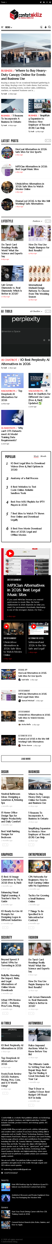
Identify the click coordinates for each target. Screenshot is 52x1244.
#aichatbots (8, 390)
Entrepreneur (37, 854)
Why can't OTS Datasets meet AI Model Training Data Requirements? (12, 434)
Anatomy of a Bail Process (24, 478)
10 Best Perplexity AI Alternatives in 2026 (25, 362)
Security (6, 937)
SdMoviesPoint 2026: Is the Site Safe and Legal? (37, 645)
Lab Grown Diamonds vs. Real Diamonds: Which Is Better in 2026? (11, 289)
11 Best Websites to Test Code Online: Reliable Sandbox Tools (23, 490)
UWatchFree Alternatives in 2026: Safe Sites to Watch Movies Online (29, 186)
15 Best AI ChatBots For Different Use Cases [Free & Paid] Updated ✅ (40, 397)
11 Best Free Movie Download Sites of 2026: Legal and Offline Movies (26, 531)
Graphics (7, 854)
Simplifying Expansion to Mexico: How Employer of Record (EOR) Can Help (39, 121)
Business (6, 70)
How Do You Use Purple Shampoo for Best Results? (39, 247)
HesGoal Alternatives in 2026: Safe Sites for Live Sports (31, 150)
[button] (4, 2)
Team (3, 2)
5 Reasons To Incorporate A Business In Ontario (12, 118)
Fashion (33, 937)
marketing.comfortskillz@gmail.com (17, 1169)
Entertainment (14, 579)
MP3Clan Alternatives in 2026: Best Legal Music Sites (31, 168)
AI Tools (6, 1023)
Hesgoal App (22, 670)
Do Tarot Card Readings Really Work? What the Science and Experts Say (11, 250)
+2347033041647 (10, 1173)
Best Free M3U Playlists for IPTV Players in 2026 (28, 503)
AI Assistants (8, 428)
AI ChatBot (9, 360)
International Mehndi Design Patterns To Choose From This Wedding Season (39, 290)
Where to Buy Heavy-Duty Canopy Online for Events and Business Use (24, 75)
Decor (4, 771)
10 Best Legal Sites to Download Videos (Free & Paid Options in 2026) (28, 466)
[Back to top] (46, 1238)
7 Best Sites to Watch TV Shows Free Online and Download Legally (27, 516)
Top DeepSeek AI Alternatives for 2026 (11, 395)
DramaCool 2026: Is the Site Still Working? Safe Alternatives (32, 202)
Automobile (35, 1023)
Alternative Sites (36, 638)
